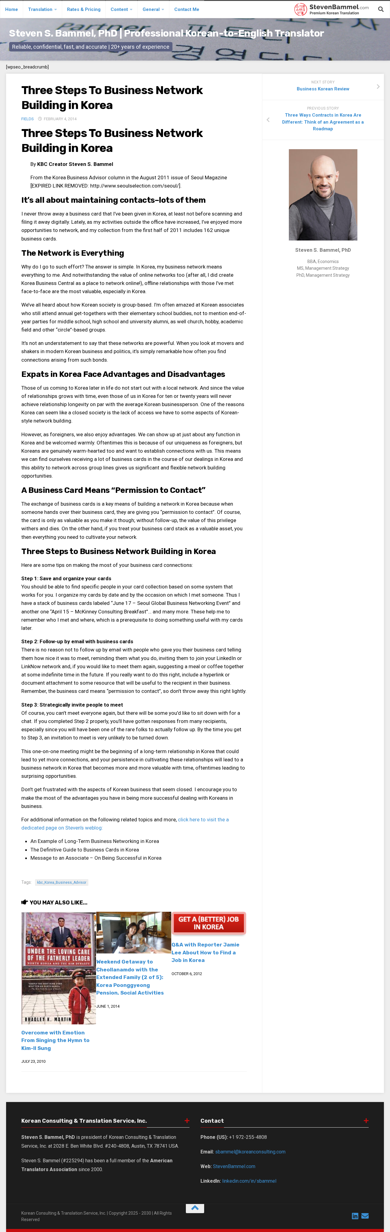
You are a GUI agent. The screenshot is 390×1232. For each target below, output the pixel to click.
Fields (27, 119)
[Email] (365, 1216)
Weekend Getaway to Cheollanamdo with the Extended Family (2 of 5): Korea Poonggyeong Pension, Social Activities (130, 977)
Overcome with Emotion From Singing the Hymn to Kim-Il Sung (55, 1040)
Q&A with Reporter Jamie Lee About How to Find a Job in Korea (205, 952)
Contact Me (186, 9)
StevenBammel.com (234, 1166)
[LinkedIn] (355, 1216)
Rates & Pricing (84, 9)
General (151, 9)
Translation (40, 9)
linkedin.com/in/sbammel (249, 1181)
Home (11, 9)
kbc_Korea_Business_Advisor (61, 882)
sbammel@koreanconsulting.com (250, 1152)
